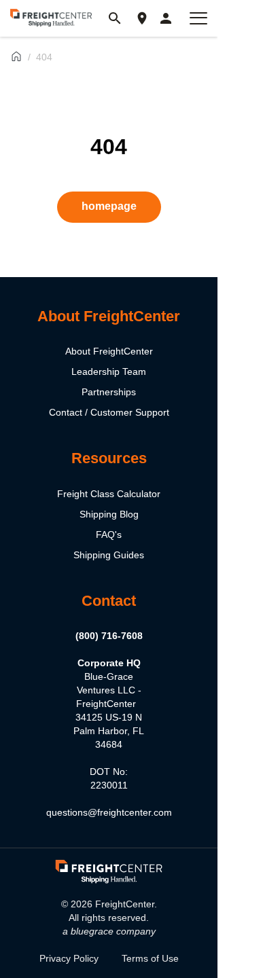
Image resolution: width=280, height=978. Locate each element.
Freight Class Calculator (108, 493)
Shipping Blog (109, 514)
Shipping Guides (108, 554)
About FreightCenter (109, 351)
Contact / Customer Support (109, 412)
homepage (109, 206)
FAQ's (109, 534)
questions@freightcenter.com (109, 812)
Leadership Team (108, 371)
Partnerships (109, 391)
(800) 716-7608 (109, 635)
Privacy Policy (69, 958)
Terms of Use (150, 958)
